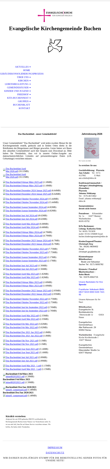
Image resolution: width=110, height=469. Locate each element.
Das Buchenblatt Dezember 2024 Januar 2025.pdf (28, 190)
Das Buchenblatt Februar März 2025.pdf (24, 182)
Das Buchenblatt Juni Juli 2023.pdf (22, 265)
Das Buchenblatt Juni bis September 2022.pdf (26, 307)
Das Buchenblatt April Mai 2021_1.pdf (23, 365)
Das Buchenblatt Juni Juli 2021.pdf (22, 357)
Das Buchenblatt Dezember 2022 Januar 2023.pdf (28, 290)
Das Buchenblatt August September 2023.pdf (26, 257)
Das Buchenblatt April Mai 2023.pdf (22, 274)
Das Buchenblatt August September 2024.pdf (26, 207)
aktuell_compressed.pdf (16, 389)
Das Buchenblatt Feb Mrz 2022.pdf (22, 324)
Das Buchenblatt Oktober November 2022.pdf (27, 299)
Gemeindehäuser (18, 87)
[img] (55, 15)
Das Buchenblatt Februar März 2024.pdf (24, 232)
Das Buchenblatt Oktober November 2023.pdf (27, 249)
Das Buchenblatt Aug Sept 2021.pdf (22, 349)
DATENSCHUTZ (55, 452)
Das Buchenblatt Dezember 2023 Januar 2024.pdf (28, 240)
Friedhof (23, 94)
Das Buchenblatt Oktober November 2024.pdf (27, 199)
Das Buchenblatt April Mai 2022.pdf (22, 315)
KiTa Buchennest (18, 98)
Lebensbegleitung (17, 84)
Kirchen (23, 80)
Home (26, 70)
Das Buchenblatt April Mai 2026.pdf (16, 169)
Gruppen (23, 101)
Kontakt (24, 108)
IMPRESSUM (55, 447)
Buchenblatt (21, 105)
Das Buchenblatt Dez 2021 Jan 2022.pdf (24, 332)
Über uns (23, 77)
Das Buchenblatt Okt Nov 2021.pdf (22, 340)
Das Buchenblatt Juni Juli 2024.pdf (22, 215)
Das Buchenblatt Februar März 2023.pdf (24, 282)
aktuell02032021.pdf (15, 376)
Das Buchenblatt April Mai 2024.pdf (22, 224)
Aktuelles (22, 67)
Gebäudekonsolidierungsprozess (16, 73)
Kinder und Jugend (16, 91)
